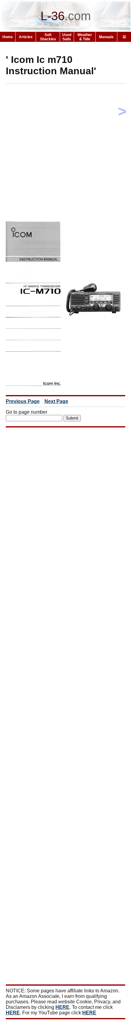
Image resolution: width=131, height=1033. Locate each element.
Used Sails (66, 37)
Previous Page (23, 401)
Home (7, 37)
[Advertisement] (65, 154)
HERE (62, 1007)
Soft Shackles (48, 37)
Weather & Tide (84, 37)
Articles (26, 37)
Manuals (106, 37)
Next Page (56, 401)
